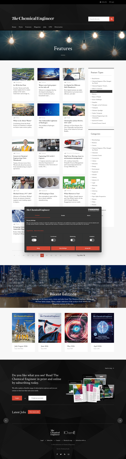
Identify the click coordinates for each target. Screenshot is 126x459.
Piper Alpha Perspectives (99, 196)
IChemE (69, 190)
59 (46, 255)
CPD (50, 27)
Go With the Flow (19, 85)
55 (28, 255)
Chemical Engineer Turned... (100, 86)
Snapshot (94, 102)
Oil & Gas (94, 191)
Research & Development (73, 153)
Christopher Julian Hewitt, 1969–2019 (73, 122)
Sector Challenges (97, 99)
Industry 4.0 (95, 180)
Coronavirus (95, 158)
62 (60, 255)
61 (56, 255)
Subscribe (104, 2)
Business (94, 143)
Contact (58, 440)
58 (42, 255)
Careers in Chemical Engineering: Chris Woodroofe (20, 158)
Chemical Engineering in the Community (99, 117)
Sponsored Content (97, 120)
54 (23, 255)
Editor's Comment (97, 89)
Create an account (37, 398)
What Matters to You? (72, 193)
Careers (18, 153)
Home (14, 27)
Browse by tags (68, 440)
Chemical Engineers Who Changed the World (101, 82)
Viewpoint (95, 108)
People (68, 117)
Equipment (19, 82)
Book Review (95, 78)
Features (28, 27)
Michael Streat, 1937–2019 (22, 193)
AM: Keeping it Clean (46, 193)
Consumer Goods (97, 155)
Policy (17, 117)
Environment (95, 169)
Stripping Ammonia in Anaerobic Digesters (21, 228)
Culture (94, 161)
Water (17, 224)
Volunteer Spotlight (97, 110)
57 (37, 255)
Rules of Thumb (96, 97)
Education (95, 164)
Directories (58, 27)
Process (69, 82)
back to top (108, 368)
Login (112, 2)
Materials (94, 185)
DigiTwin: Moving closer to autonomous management (73, 157)
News (21, 27)
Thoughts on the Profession (99, 105)
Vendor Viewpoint (97, 113)
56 (33, 255)
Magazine (37, 27)
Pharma (94, 199)
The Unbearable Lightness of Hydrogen (48, 122)
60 (51, 255)
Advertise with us (81, 440)
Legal (93, 183)
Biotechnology (96, 140)
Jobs (44, 27)
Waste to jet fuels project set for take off (47, 86)
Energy (43, 117)
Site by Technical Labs (63, 449)
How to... (94, 94)
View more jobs (34, 412)
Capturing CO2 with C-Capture (47, 157)
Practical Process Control (99, 123)
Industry (43, 82)
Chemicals (95, 153)
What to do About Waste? (22, 121)
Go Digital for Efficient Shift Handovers (72, 86)
